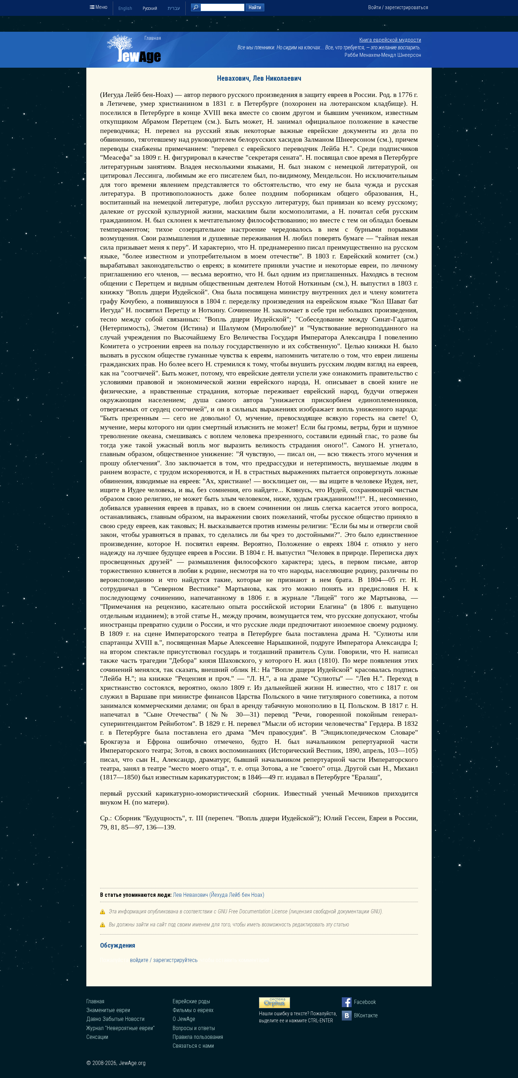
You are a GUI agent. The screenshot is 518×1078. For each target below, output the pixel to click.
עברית (174, 8)
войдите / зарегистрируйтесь (164, 960)
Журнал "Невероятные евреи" (120, 1028)
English (125, 8)
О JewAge (184, 1019)
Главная (152, 38)
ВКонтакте (359, 1015)
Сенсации (97, 1037)
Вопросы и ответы (194, 1028)
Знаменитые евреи (108, 1010)
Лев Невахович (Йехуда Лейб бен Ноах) (218, 895)
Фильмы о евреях (193, 1010)
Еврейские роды (191, 1001)
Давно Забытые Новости (115, 1019)
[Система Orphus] (274, 1006)
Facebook (359, 1002)
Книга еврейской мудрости (390, 40)
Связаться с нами (193, 1045)
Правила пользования (198, 1037)
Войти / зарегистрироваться (398, 7)
